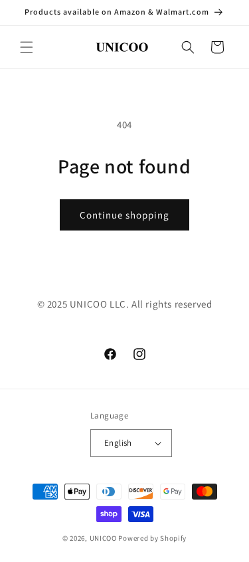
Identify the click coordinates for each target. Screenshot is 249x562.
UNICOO (103, 538)
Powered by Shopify (152, 538)
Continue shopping (124, 215)
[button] (26, 47)
